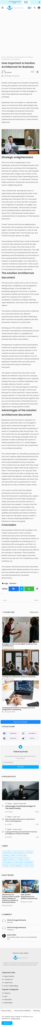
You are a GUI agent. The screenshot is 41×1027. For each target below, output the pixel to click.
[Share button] (37, 588)
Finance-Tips (22, 855)
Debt (13, 855)
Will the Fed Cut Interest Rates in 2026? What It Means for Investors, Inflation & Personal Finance (11, 898)
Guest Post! (26, 2)
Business (10, 57)
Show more (34, 612)
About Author (9, 976)
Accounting (7, 852)
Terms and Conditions (22, 1011)
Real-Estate (19, 862)
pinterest (13, 738)
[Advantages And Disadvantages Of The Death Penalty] (20, 790)
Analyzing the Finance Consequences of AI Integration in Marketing (18, 708)
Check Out (15, 1019)
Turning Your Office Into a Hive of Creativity (18, 677)
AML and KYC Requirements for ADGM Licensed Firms (29, 896)
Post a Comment (20, 722)
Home (4, 57)
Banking (29, 852)
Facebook (14, 588)
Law (27, 859)
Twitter (21, 588)
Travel (26, 866)
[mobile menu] (2, 7)
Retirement (29, 862)
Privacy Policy (6, 1011)
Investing (20, 859)
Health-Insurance (9, 859)
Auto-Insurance (19, 852)
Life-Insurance (8, 862)
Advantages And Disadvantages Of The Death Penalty (20, 807)
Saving (5, 866)
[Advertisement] (20, 33)
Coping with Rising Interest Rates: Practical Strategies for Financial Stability (21, 833)
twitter (32, 738)
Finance (7, 993)
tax (32, 866)
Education (8, 999)
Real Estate (8, 1003)
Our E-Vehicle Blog (11, 986)
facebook (13, 733)
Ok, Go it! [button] (7, 1023)
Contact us (8, 979)
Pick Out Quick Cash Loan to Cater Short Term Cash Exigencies (20, 820)
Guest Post (8, 983)
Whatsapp (29, 588)
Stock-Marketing (16, 866)
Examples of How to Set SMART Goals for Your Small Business (19, 645)
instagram (32, 733)
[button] (35, 8)
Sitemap (36, 1011)
